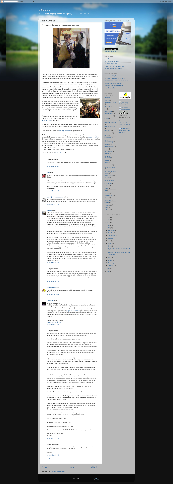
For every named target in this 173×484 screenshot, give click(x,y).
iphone (107, 162)
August (110, 238)
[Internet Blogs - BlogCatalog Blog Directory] (125, 132)
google (107, 144)
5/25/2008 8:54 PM (53, 324)
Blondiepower (51, 287)
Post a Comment (50, 459)
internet (107, 160)
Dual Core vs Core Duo (112, 88)
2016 (108, 217)
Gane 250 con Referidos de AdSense (116, 81)
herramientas (109, 151)
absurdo (107, 97)
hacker (107, 149)
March (110, 260)
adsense (107, 100)
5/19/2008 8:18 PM (53, 262)
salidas (107, 188)
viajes (106, 207)
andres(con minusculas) (55, 197)
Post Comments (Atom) (58, 471)
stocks (107, 198)
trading (107, 202)
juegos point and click (73, 311)
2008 (108, 228)
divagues (107, 130)
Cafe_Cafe (50, 300)
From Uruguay (109, 59)
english (107, 135)
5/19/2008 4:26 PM (53, 191)
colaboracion (109, 116)
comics (107, 118)
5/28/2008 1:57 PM (53, 438)
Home (71, 467)
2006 (108, 271)
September (112, 235)
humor (107, 153)
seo (106, 190)
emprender (108, 133)
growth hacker (109, 146)
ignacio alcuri (46, 120)
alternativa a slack (110, 102)
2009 (108, 225)
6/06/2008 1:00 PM (53, 455)
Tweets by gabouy (110, 51)
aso (106, 109)
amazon (107, 106)
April (110, 257)
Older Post (95, 467)
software (107, 193)
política (107, 186)
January (111, 265)
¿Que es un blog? (110, 76)
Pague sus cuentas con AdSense (115, 78)
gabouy (44, 9)
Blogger (97, 479)
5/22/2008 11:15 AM (53, 294)
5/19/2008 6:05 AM (53, 166)
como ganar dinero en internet (110, 121)
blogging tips (109, 113)
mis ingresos (109, 175)
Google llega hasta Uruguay (113, 83)
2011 (108, 220)
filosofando (108, 138)
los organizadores (65, 130)
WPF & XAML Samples (112, 61)
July (109, 240)
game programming (109, 140)
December (111, 230)
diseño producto (110, 126)
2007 (108, 268)
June (110, 243)
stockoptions (108, 195)
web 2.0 (107, 210)
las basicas (108, 165)
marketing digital (110, 167)
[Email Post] (65, 152)
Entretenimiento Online (54, 322)
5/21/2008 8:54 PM (53, 281)
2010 (108, 222)
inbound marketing (108, 156)
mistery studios (93, 137)
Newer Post (47, 467)
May (109, 246)
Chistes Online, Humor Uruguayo (115, 66)
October (111, 233)
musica (107, 178)
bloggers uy (108, 111)
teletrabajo (108, 200)
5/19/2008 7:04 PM (53, 204)
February (111, 263)
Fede (48, 172)
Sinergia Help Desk (111, 63)
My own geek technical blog (113, 68)
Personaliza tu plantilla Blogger (114, 85)
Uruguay (107, 205)
